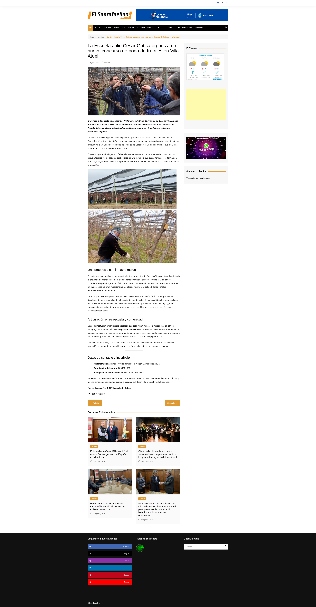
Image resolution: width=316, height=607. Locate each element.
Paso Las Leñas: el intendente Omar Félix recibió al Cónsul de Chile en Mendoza (107, 506)
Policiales (199, 28)
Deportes (171, 28)
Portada (98, 28)
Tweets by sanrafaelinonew (198, 178)
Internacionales (148, 28)
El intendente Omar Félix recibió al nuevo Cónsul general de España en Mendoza (109, 454)
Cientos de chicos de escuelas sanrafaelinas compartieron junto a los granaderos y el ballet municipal (157, 454)
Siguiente (171, 403)
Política (161, 28)
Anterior (96, 403)
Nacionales (133, 28)
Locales (107, 28)
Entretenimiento (185, 28)
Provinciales (119, 28)
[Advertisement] (206, 104)
